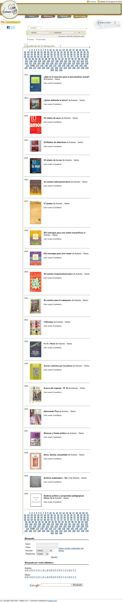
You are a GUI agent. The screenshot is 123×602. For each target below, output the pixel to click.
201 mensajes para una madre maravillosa (63, 233)
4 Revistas (48, 322)
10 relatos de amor (52, 118)
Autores (31, 39)
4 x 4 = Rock (49, 344)
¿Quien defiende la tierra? (56, 100)
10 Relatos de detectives (55, 142)
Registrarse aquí (79, 36)
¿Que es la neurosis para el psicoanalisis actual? (66, 77)
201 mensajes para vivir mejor (58, 253)
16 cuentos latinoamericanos (57, 182)
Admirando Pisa (51, 411)
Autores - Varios (53, 79)
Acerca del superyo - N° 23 (56, 388)
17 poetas (48, 203)
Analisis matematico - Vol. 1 (57, 478)
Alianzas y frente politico (55, 433)
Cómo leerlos (41, 39)
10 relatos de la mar (53, 160)
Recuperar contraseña (65, 36)
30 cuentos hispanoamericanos (58, 274)
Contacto (92, 2)
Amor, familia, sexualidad (55, 455)
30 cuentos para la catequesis (57, 300)
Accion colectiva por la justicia (58, 366)
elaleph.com (52, 601)
